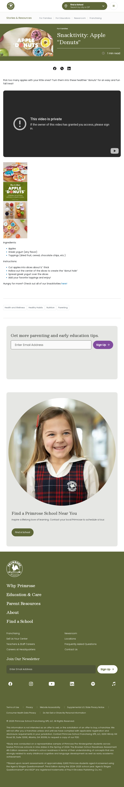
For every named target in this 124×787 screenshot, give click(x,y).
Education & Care (23, 594)
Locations (70, 638)
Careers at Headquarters (20, 649)
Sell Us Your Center (17, 638)
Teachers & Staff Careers (20, 644)
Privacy (29, 707)
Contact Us (71, 649)
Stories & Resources (19, 18)
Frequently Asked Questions (81, 644)
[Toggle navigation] (113, 6)
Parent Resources (23, 603)
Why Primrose (20, 585)
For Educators (63, 18)
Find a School (19, 621)
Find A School (22, 532)
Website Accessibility (50, 707)
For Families (45, 18)
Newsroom (80, 18)
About (12, 612)
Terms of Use (12, 707)
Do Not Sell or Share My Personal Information (64, 713)
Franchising (96, 18)
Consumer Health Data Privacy (21, 713)
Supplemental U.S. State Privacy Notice (85, 707)
